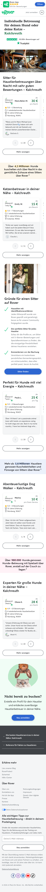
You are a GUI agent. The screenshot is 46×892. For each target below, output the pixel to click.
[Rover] (7, 12)
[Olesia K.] (21, 617)
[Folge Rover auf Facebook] (13, 875)
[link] (23, 152)
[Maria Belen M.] (21, 116)
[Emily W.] (21, 219)
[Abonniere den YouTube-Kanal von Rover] (28, 875)
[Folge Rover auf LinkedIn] (23, 875)
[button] (1, 4)
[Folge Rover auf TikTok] (33, 875)
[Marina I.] (21, 512)
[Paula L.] (21, 412)
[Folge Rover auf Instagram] (18, 875)
